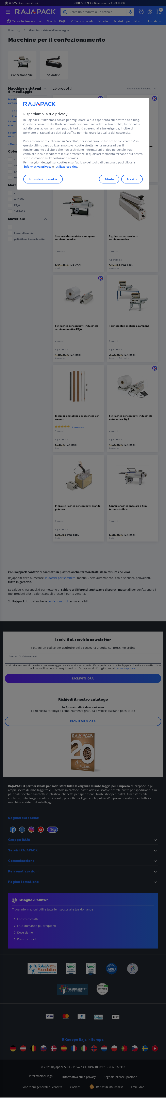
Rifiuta (109, 179)
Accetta (132, 179)
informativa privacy (37, 167)
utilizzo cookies (66, 167)
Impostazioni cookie (43, 179)
